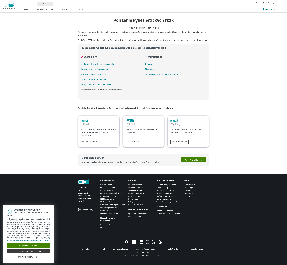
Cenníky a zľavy (162, 187)
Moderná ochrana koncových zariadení (98, 64)
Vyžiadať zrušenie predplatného (168, 202)
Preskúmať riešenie (89, 142)
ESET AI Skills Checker (108, 202)
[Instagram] (147, 243)
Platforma (26, 9)
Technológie (189, 187)
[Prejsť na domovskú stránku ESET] (9, 6)
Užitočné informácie (165, 180)
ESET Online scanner (108, 196)
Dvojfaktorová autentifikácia (93, 79)
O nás (258, 3)
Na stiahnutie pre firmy (138, 209)
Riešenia (40, 9)
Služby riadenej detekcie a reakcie (96, 84)
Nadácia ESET (189, 193)
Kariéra (187, 190)
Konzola (148, 64)
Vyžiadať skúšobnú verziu (138, 213)
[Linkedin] (141, 243)
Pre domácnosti (107, 180)
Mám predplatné (106, 228)
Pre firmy (132, 180)
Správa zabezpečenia (136, 190)
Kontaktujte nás (194, 159)
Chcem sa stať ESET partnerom (168, 213)
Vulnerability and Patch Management (161, 74)
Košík (267, 3)
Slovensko (279, 3)
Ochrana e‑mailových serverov (94, 69)
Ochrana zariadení (135, 185)
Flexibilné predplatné (108, 207)
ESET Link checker (107, 199)
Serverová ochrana (135, 187)
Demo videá (133, 199)
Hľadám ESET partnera (165, 211)
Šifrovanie (149, 69)
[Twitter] (154, 243)
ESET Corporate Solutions (138, 196)
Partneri (65, 9)
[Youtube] (134, 243)
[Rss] (160, 243)
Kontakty (81, 201)
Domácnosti (29, 4)
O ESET (187, 180)
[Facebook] (126, 243)
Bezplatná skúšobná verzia (110, 225)
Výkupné (131, 202)
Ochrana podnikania (108, 187)
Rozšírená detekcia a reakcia (93, 74)
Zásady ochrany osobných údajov (37, 241)
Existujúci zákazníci (163, 199)
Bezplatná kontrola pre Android (112, 204)
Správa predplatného (164, 196)
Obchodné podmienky (165, 190)
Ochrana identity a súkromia (111, 193)
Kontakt (187, 196)
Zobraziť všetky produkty (166, 185)
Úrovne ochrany (106, 185)
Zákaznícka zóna (271, 9)
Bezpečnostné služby (136, 193)
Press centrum (190, 185)
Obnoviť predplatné (164, 193)
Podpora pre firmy (135, 204)
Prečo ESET (80, 9)
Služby (52, 9)
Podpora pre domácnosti (110, 213)
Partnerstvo (161, 206)
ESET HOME (104, 210)
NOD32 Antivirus (107, 190)
